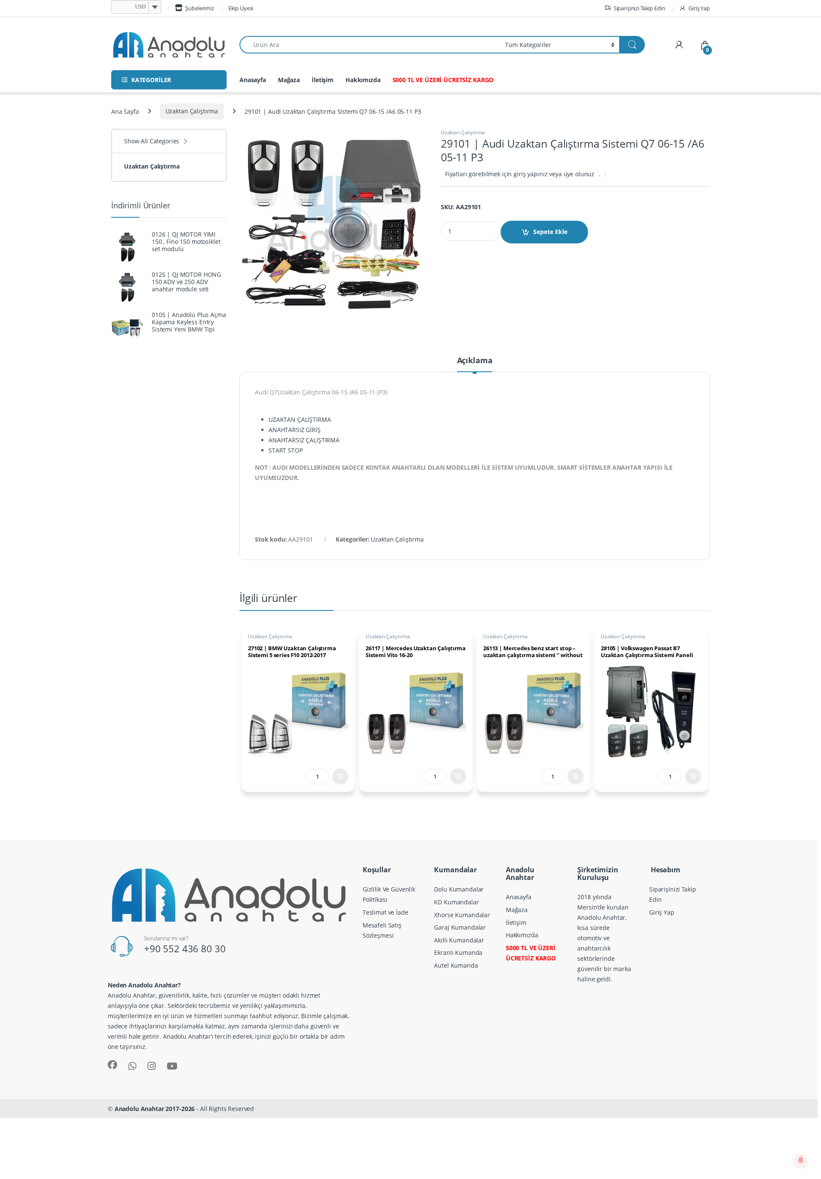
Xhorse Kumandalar (462, 915)
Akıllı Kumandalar (459, 940)
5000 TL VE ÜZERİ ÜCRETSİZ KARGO (443, 80)
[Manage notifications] (801, 1160)
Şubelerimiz (199, 8)
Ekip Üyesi (241, 8)
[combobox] (369, 44)
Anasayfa (252, 80)
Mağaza (289, 80)
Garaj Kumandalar (460, 927)
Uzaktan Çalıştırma (191, 111)
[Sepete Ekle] (340, 776)
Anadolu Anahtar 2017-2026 (155, 1109)
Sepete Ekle (550, 232)
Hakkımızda (363, 80)
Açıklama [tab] (475, 360)
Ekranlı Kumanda (458, 952)
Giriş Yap (699, 8)
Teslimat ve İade (385, 912)
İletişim (323, 80)
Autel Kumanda (456, 965)
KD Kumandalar (456, 902)
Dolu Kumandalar (459, 889)
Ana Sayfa (125, 111)
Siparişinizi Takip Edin (639, 8)
